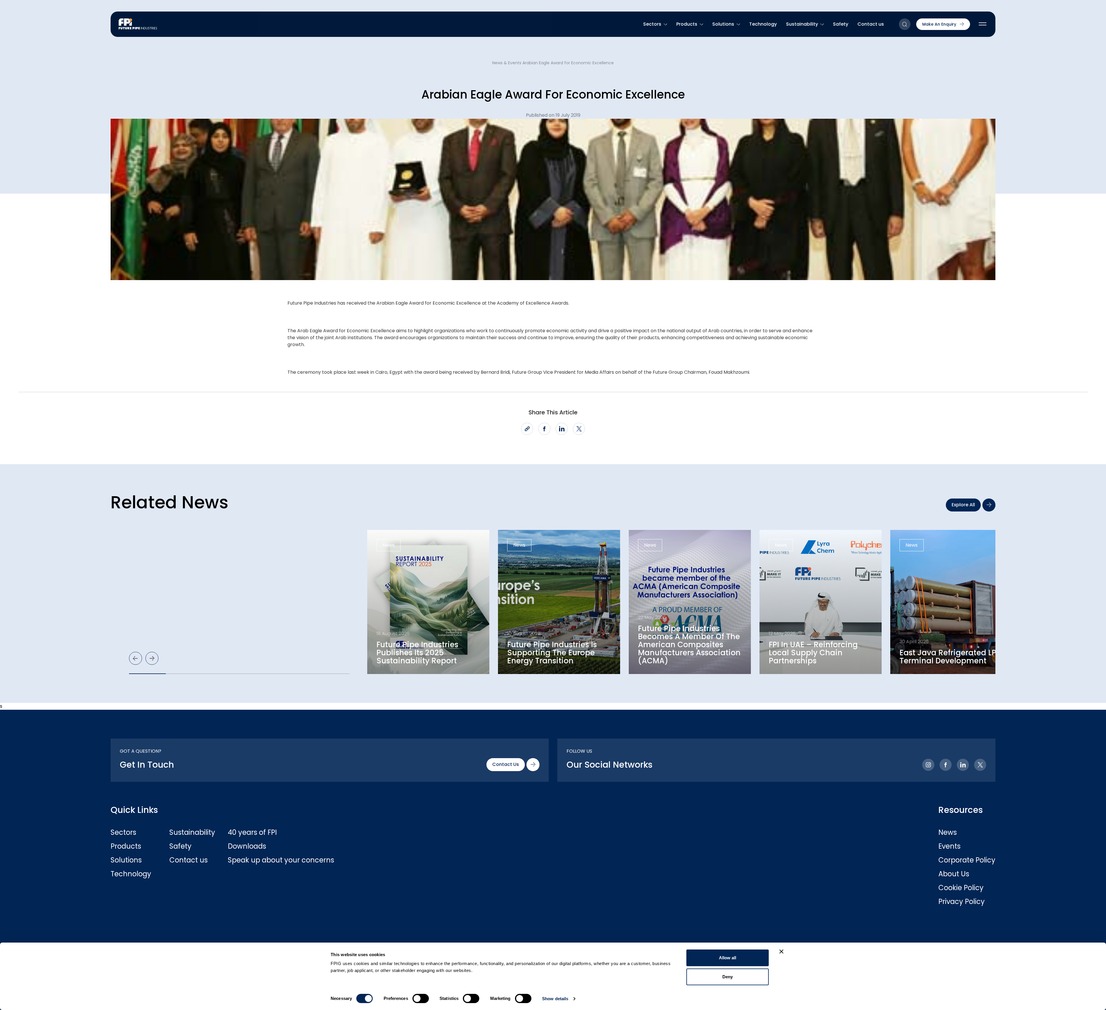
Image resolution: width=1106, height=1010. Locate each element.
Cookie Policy (961, 887)
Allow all (727, 957)
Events (949, 846)
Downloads (247, 846)
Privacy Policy (961, 901)
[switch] (420, 998)
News (947, 832)
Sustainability (802, 24)
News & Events (506, 63)
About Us (953, 874)
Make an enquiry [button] (939, 24)
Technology (763, 24)
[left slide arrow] (135, 658)
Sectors (652, 24)
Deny (727, 976)
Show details (555, 998)
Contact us (870, 24)
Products (686, 24)
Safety (840, 24)
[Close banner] (781, 951)
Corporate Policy (966, 860)
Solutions (723, 24)
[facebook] (544, 429)
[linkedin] (562, 429)
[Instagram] (928, 765)
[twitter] (579, 429)
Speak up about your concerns (257, 860)
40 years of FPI (252, 832)
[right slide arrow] (151, 658)
